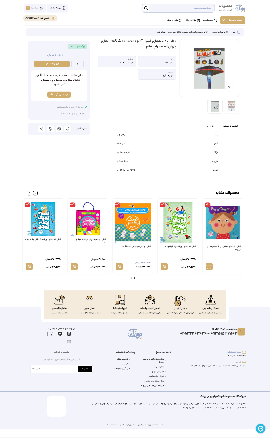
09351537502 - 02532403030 (208, 333)
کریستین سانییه (123, 152)
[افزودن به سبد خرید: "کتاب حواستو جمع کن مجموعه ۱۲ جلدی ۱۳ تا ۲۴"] (74, 266)
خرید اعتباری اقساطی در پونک (152, 385)
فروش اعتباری (180, 308)
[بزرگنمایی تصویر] (229, 87)
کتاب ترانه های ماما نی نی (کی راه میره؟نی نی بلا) (224, 248)
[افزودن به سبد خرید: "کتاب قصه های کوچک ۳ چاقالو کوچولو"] (164, 266)
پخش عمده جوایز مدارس (154, 381)
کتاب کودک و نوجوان (220, 32)
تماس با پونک (122, 359)
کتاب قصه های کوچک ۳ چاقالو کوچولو (180, 246)
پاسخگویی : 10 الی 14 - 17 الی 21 (224, 329)
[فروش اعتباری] (180, 301)
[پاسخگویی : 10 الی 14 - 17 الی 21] (241, 332)
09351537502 (32, 18)
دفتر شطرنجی (158, 367)
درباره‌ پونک (123, 364)
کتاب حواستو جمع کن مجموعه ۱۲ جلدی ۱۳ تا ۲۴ (89, 241)
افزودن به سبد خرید (52, 63)
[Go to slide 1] (134, 278)
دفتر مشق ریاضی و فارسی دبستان (153, 361)
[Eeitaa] (69, 334)
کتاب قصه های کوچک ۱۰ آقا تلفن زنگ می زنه (43, 239)
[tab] (230, 126)
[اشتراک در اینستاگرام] (59, 129)
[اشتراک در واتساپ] (50, 129)
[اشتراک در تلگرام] (41, 129)
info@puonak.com (237, 355)
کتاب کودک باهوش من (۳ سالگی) (136, 246)
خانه (234, 32)
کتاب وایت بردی (158, 371)
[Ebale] (60, 334)
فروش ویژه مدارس (156, 376)
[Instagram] (51, 334)
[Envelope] (69, 342)
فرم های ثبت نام (59, 94)
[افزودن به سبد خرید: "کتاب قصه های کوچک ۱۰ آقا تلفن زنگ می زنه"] (29, 266)
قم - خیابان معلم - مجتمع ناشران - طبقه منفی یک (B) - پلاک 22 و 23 (218, 366)
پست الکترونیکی (234, 352)
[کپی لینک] (67, 129)
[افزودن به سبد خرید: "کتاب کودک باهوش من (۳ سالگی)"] (119, 266)
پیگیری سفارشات (121, 368)
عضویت (85, 369)
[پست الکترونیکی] (244, 352)
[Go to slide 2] (131, 278)
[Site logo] (240, 8)
